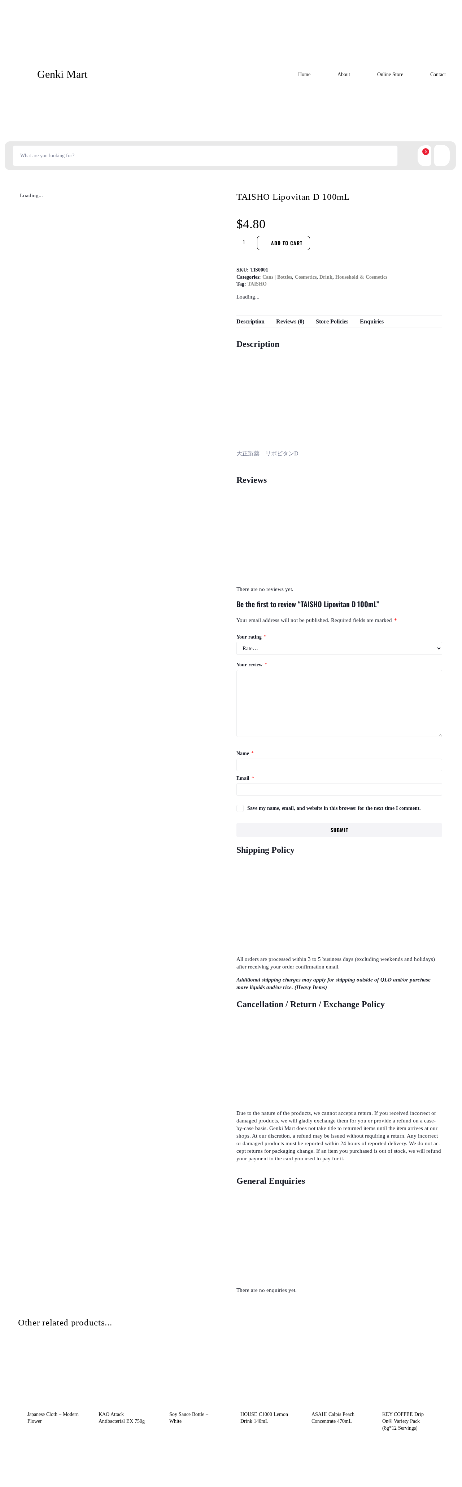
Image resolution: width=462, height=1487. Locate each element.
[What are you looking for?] (205, 155)
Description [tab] (250, 321)
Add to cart (286, 243)
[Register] (437, 155)
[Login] (447, 155)
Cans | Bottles (277, 277)
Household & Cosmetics (361, 277)
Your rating (251, 637)
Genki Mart (62, 74)
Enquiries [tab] (372, 321)
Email (245, 778)
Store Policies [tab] (332, 321)
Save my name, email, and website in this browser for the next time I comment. (334, 808)
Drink (325, 277)
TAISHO (257, 284)
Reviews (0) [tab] (290, 321)
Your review (251, 664)
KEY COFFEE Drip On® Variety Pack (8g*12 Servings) (403, 1421)
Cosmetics (306, 277)
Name (245, 753)
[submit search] (406, 155)
